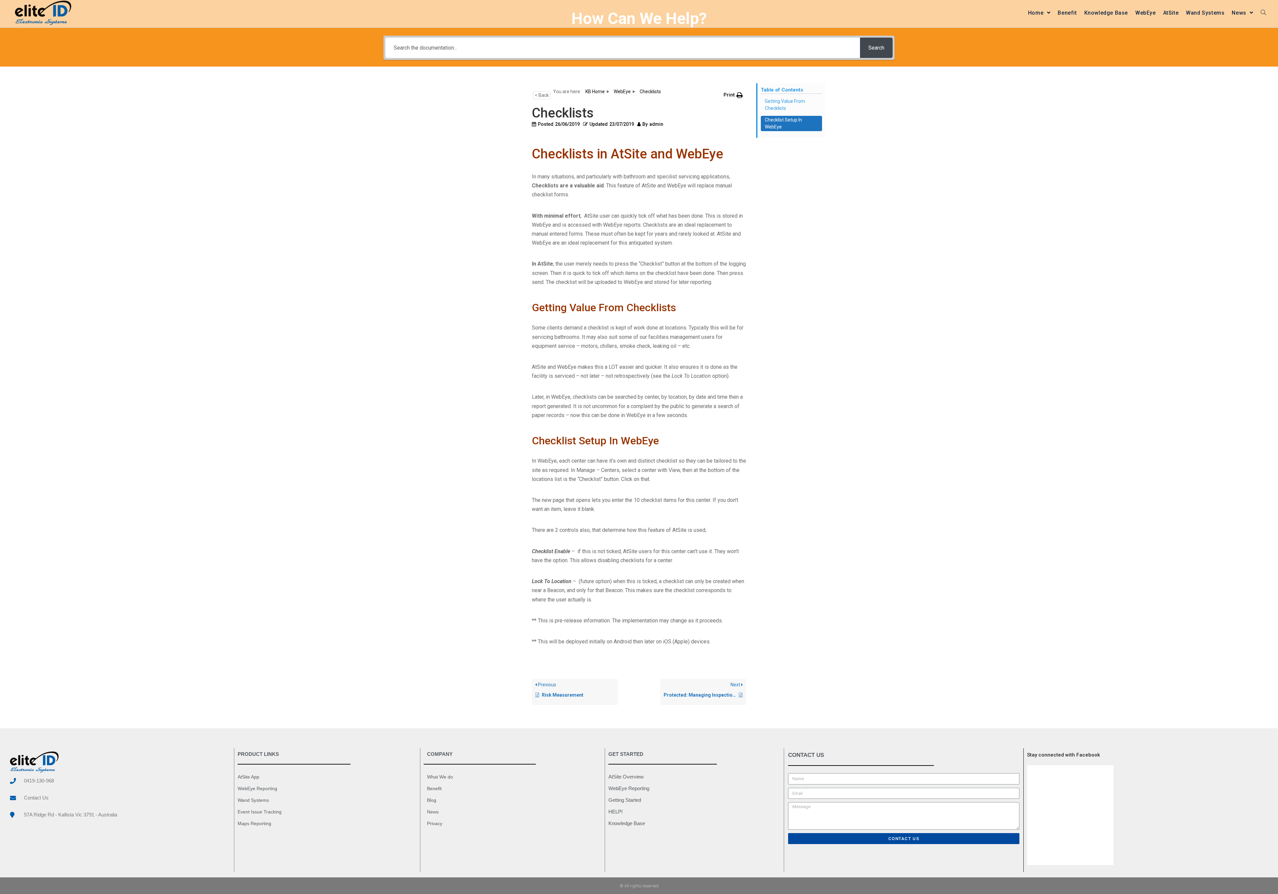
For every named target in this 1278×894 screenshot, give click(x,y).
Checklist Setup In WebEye (783, 123)
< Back (542, 95)
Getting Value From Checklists (785, 105)
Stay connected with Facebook (1063, 755)
